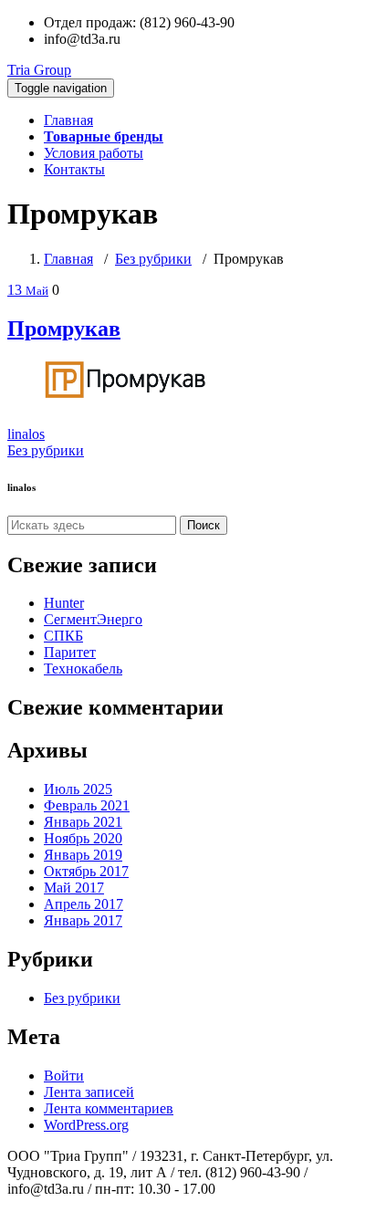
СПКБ (63, 635)
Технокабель (83, 668)
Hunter (64, 603)
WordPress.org (86, 1125)
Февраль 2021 (87, 805)
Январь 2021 (83, 822)
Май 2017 (74, 887)
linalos (26, 434)
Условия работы (93, 153)
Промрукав (63, 328)
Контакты (74, 169)
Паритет (70, 652)
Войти (64, 1075)
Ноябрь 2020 (83, 838)
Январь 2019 (83, 854)
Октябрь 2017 (86, 871)
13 (27, 290)
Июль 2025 (78, 789)
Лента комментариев (108, 1108)
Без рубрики (153, 258)
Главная (68, 120)
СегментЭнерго (93, 619)
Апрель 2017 (83, 904)
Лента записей (89, 1092)
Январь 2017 (83, 920)
